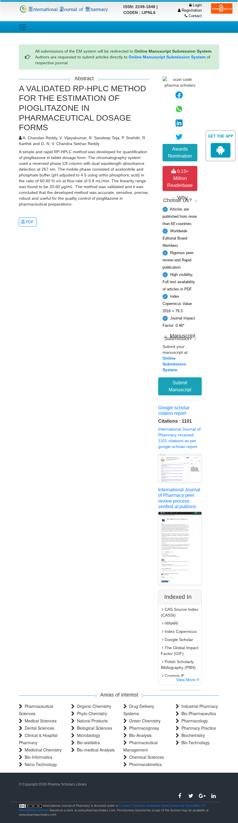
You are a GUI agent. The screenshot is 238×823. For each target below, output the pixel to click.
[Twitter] (191, 796)
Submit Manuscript (180, 386)
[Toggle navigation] (23, 27)
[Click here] (64, 9)
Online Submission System (174, 364)
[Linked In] (213, 796)
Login (197, 5)
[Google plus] (202, 796)
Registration (191, 10)
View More (186, 679)
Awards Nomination (180, 152)
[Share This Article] (179, 95)
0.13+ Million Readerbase (180, 178)
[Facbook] (179, 796)
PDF (29, 221)
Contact (194, 16)
